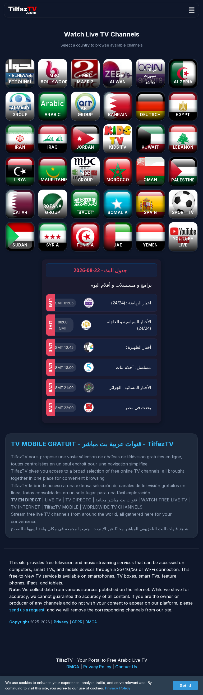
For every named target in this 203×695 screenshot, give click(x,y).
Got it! (185, 685)
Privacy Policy (97, 666)
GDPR (77, 622)
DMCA (91, 622)
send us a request (26, 609)
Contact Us (126, 666)
